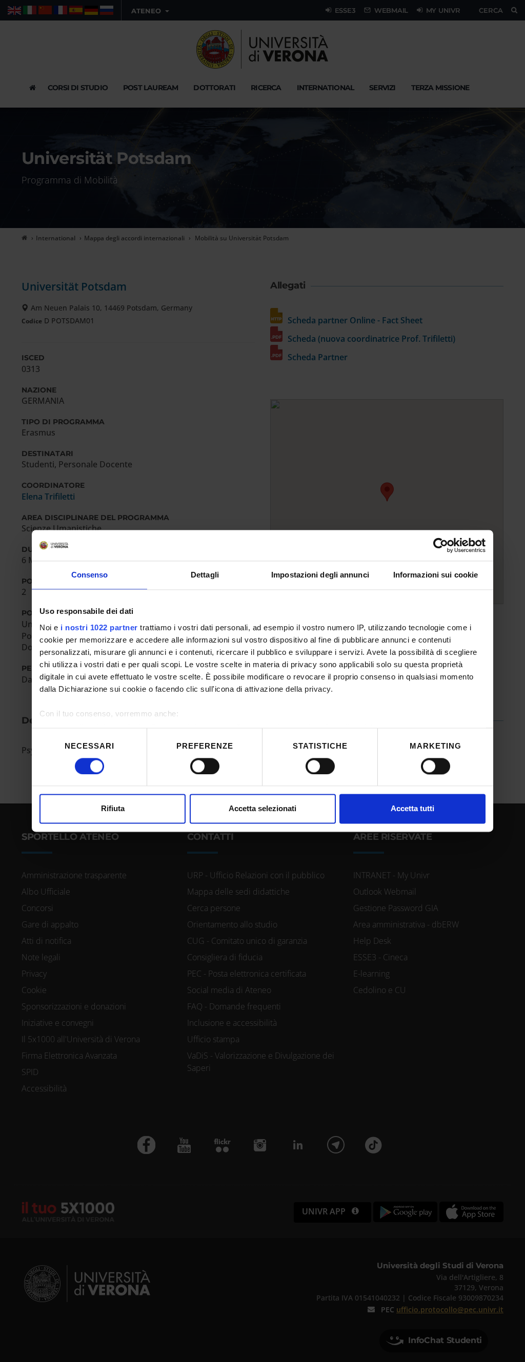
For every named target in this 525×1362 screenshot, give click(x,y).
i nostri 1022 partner (99, 627)
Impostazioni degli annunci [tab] (320, 574)
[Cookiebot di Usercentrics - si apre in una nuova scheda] (441, 545)
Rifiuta (113, 808)
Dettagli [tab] (205, 574)
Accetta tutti (412, 808)
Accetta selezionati (262, 808)
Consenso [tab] (89, 574)
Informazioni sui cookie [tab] (435, 574)
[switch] (204, 766)
